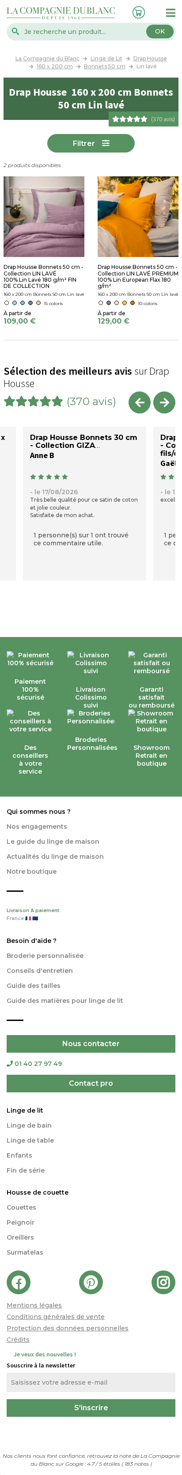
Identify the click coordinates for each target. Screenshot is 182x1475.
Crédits (18, 1340)
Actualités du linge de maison (55, 856)
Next (164, 402)
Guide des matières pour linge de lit (65, 1001)
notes (137, 1463)
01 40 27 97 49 (38, 1064)
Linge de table (30, 1140)
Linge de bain (29, 1125)
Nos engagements (37, 827)
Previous (140, 402)
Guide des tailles (34, 986)
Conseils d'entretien (40, 971)
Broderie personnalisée (45, 956)
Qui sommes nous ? (39, 812)
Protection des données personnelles (68, 1328)
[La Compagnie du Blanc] (61, 12)
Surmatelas (25, 1252)
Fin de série (26, 1170)
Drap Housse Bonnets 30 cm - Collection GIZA (83, 441)
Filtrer (84, 143)
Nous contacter (91, 1043)
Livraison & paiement (33, 914)
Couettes (21, 1207)
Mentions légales (34, 1305)
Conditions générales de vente (56, 1317)
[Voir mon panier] (136, 11)
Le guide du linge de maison (53, 842)
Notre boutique (32, 871)
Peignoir (20, 1222)
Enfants (19, 1155)
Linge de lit (25, 1110)
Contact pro (91, 1083)
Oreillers (20, 1237)
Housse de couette (37, 1192)
